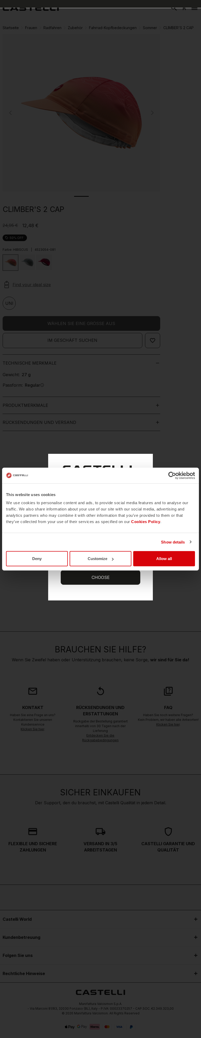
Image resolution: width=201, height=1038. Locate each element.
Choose (101, 577)
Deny (37, 558)
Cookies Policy (145, 521)
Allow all (164, 558)
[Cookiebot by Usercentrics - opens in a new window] (172, 475)
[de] (31, 8)
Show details (173, 542)
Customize (97, 558)
